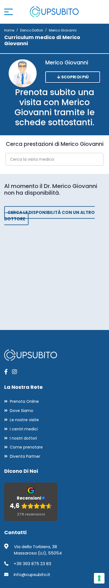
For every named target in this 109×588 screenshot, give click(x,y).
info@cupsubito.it (32, 574)
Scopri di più (74, 77)
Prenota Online (24, 401)
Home (9, 30)
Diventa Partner (25, 456)
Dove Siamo (21, 410)
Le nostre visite (24, 420)
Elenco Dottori (31, 30)
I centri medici (24, 429)
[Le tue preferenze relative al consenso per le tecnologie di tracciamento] (99, 578)
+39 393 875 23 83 (32, 564)
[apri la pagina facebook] (6, 372)
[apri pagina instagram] (14, 372)
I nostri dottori (23, 438)
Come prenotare (26, 447)
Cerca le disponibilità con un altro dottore (49, 215)
